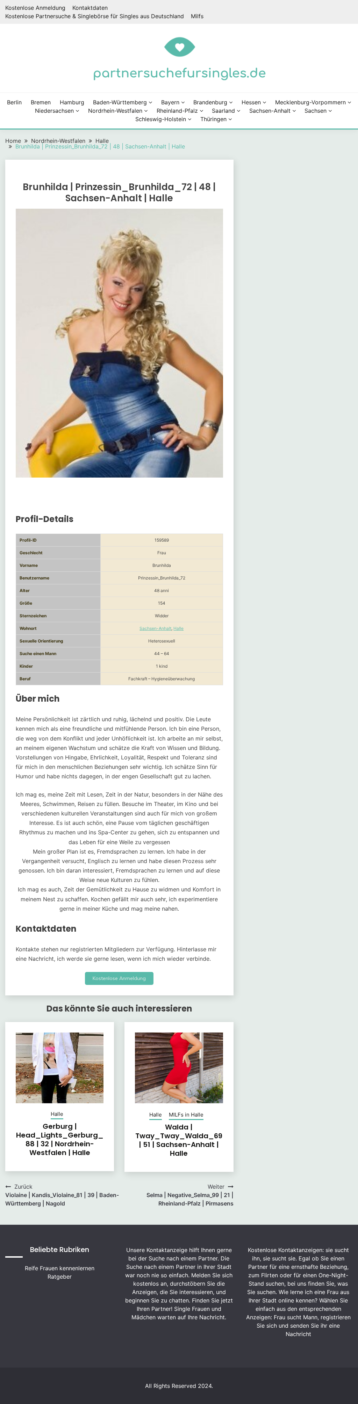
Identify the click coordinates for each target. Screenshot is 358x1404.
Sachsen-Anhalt (270, 110)
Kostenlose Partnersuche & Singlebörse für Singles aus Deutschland (94, 16)
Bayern (170, 102)
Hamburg (72, 102)
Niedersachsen (54, 110)
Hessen (251, 102)
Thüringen (213, 119)
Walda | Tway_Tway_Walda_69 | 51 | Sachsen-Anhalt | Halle (178, 1140)
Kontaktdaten (90, 7)
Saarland (223, 110)
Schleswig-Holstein (160, 119)
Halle (178, 628)
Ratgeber (60, 1276)
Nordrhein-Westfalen (115, 110)
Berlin (14, 102)
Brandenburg (210, 102)
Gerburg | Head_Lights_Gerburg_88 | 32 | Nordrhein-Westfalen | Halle (59, 1139)
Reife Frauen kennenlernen (59, 1268)
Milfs (197, 16)
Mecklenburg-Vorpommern (310, 102)
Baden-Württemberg (120, 102)
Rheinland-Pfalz (177, 110)
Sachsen (316, 110)
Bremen (41, 102)
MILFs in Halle (186, 1114)
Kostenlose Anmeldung (35, 7)
